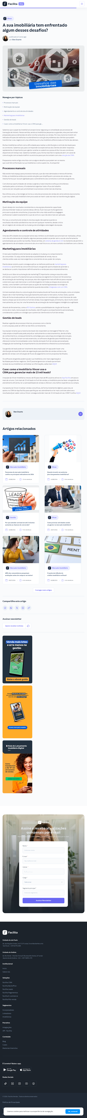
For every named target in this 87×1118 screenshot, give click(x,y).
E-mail (25, 856)
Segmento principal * (29, 888)
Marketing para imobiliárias (14, 115)
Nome (25, 846)
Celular (25, 867)
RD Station (31, 307)
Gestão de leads (10, 120)
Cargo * (25, 878)
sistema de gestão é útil (54, 241)
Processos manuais (11, 103)
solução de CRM (68, 155)
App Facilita (66, 378)
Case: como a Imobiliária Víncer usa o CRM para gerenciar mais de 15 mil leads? (23, 124)
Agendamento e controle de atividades (18, 111)
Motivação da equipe (12, 107)
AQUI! (54, 364)
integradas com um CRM (58, 287)
